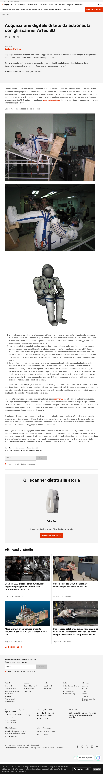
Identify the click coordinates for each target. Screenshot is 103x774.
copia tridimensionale (51, 100)
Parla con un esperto (93, 10)
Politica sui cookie (48, 748)
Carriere (84, 694)
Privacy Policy (35, 748)
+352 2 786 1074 (10, 722)
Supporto (66, 688)
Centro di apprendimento (29, 10)
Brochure (58, 10)
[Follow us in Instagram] (82, 747)
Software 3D (9, 694)
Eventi (46, 10)
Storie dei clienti (29, 688)
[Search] (89, 4)
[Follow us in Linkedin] (92, 747)
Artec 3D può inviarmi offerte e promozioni (21, 464)
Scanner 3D (8, 46)
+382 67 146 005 (42, 734)
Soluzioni (8, 696)
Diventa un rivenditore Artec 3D (89, 700)
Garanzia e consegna (69, 694)
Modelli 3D (66, 10)
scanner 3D (58, 399)
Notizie (51, 10)
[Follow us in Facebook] (77, 747)
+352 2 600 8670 (10, 720)
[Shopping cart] (94, 4)
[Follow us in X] (87, 747)
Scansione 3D (47, 686)
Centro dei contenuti (8, 10)
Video (40, 10)
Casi (17, 10)
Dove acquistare (10, 701)
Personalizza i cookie (81, 769)
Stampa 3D (47, 688)
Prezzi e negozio (10, 699)
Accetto (97, 769)
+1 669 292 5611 (42, 718)
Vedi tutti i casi (12, 647)
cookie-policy (21, 771)
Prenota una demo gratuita (51, 535)
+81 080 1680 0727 (11, 736)
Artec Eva (11, 49)
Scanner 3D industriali (12, 691)
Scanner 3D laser (10, 688)
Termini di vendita (23, 748)
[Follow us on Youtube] (97, 747)
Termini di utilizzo (10, 748)
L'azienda (85, 686)
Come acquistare (68, 691)
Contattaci (85, 696)
